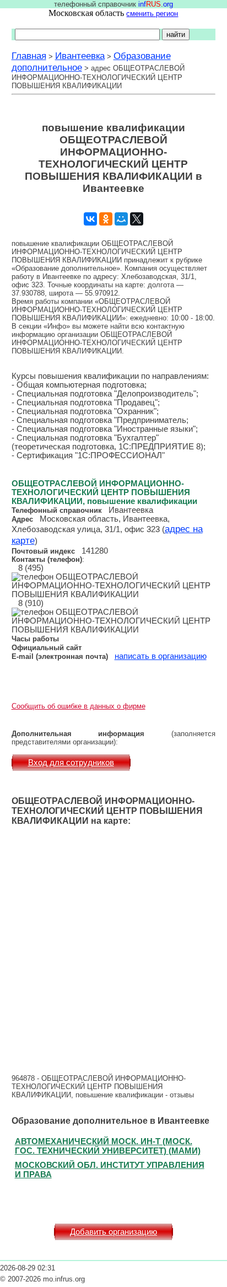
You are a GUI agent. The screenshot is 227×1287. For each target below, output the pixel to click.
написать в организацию (161, 656)
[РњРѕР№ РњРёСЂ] (121, 219)
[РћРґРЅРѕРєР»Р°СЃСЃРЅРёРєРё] (105, 219)
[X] (136, 219)
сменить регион (152, 13)
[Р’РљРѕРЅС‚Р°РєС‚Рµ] (90, 219)
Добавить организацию (113, 1231)
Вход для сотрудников (71, 762)
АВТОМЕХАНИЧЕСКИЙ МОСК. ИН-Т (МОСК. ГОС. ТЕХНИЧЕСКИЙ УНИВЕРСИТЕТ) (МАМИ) (108, 1145)
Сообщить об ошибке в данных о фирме (78, 706)
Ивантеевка (80, 55)
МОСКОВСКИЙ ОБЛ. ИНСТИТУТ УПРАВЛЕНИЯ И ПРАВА (109, 1169)
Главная (29, 55)
